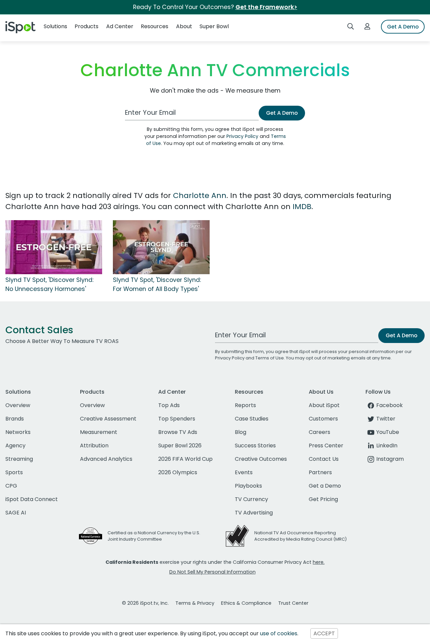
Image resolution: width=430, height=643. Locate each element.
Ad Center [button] (119, 26)
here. (319, 562)
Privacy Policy (242, 136)
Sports (14, 472)
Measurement (98, 432)
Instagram (390, 459)
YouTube (387, 432)
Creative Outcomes (261, 459)
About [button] (184, 26)
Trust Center (293, 603)
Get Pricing (323, 499)
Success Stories (255, 445)
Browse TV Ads (177, 432)
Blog (240, 432)
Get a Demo (325, 486)
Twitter (385, 419)
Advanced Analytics (106, 459)
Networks (18, 432)
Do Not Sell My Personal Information (212, 571)
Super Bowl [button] (214, 26)
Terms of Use (269, 358)
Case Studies (251, 419)
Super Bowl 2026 (180, 445)
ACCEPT (324, 633)
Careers (319, 432)
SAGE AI (15, 512)
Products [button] (86, 26)
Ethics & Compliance (246, 603)
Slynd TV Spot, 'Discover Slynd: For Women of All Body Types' (157, 284)
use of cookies (278, 633)
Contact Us (324, 459)
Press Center (326, 445)
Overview (17, 405)
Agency (15, 445)
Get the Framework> (266, 7)
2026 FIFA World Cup (185, 459)
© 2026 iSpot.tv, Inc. (145, 603)
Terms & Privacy (194, 603)
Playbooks (248, 486)
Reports (245, 405)
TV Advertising (254, 512)
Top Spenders (176, 419)
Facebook (389, 405)
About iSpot (324, 405)
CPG (11, 486)
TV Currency (251, 499)
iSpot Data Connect (31, 499)
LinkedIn (386, 445)
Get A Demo (403, 27)
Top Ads (169, 405)
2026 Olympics (177, 472)
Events (244, 472)
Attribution (94, 445)
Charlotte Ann (199, 195)
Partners (320, 472)
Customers (323, 419)
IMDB (302, 206)
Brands (14, 419)
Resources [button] (154, 26)
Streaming (19, 459)
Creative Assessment (108, 419)
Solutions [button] (55, 26)
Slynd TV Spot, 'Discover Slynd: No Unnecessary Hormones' (49, 284)
